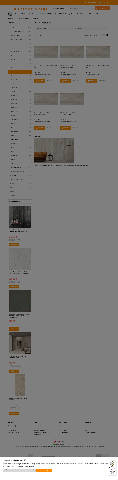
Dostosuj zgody (29, 470)
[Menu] (115, 461)
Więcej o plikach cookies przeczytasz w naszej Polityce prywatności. (19, 466)
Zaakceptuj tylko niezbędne (13, 470)
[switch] (112, 473)
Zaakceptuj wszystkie (44, 470)
